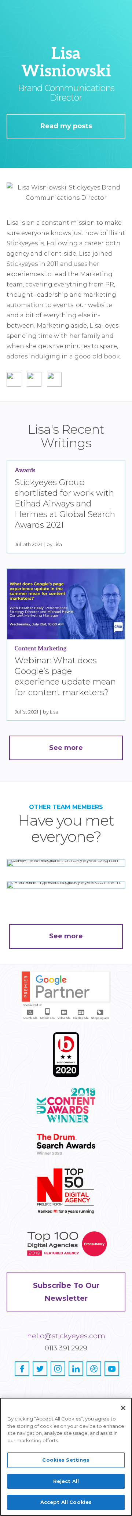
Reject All (66, 1481)
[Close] (123, 1408)
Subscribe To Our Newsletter (66, 1292)
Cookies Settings (65, 1460)
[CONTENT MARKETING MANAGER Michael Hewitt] (66, 885)
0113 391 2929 (66, 1348)
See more (66, 936)
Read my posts (66, 126)
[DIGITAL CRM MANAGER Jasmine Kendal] (66, 863)
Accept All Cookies (66, 1502)
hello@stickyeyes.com (66, 1336)
